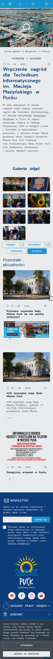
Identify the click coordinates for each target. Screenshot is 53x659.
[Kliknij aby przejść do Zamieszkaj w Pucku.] (26, 329)
